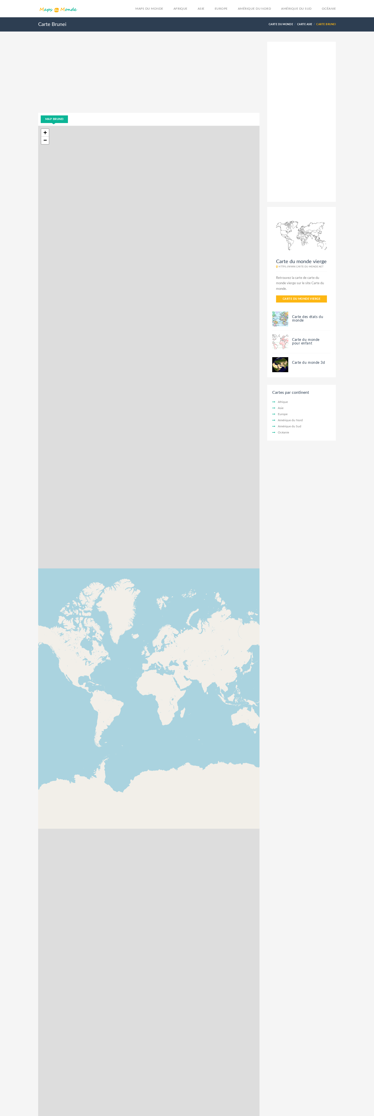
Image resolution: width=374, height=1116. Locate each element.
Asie (201, 8)
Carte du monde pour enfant (306, 341)
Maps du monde (149, 8)
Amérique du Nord (254, 8)
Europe (221, 8)
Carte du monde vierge (301, 298)
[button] (45, 133)
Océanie (329, 8)
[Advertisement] (149, 77)
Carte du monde (281, 24)
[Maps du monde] (58, 9)
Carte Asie (304, 24)
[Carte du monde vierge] (301, 235)
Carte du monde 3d (308, 363)
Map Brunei (54, 119)
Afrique (181, 8)
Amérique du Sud (296, 8)
